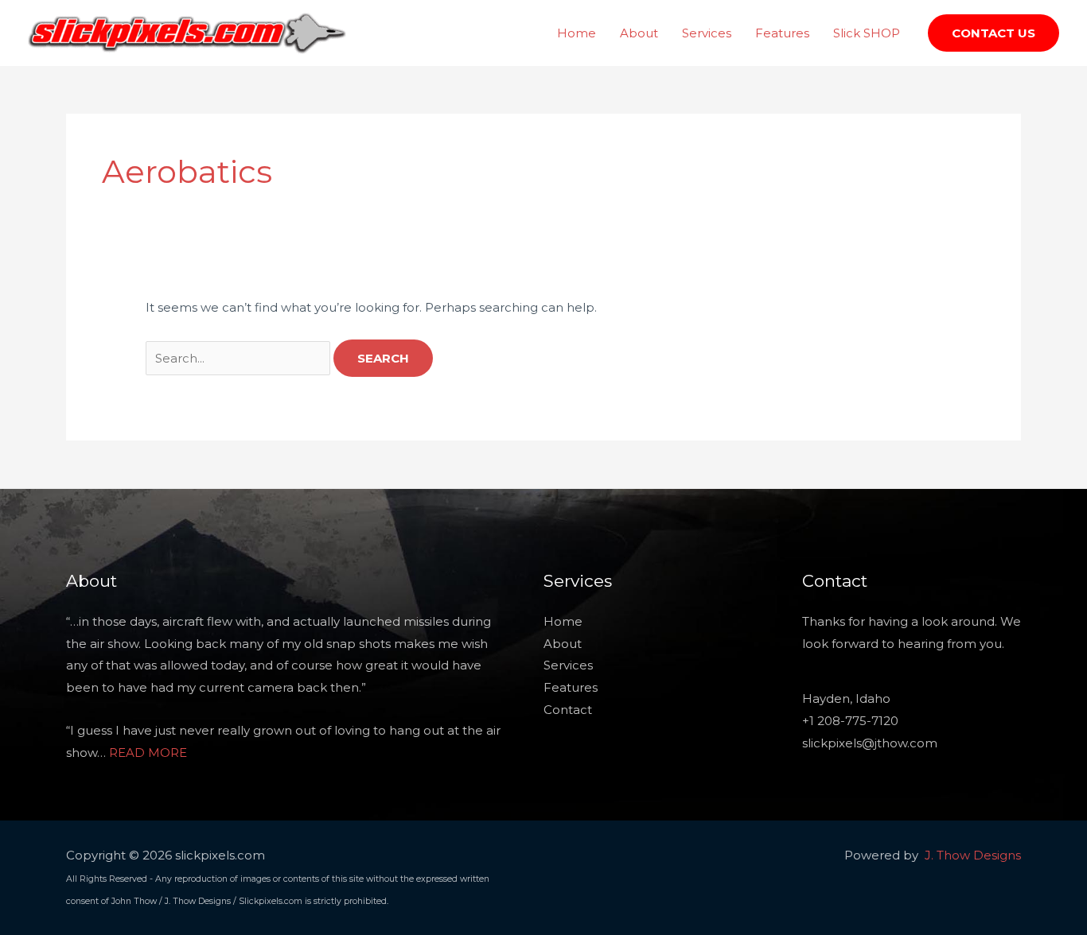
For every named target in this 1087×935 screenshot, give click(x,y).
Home (576, 33)
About (639, 33)
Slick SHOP (866, 33)
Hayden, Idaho (846, 698)
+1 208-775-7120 (850, 720)
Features (782, 33)
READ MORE (148, 752)
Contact (568, 709)
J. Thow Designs (973, 855)
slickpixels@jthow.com (869, 743)
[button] (993, 33)
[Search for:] (239, 358)
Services (706, 33)
